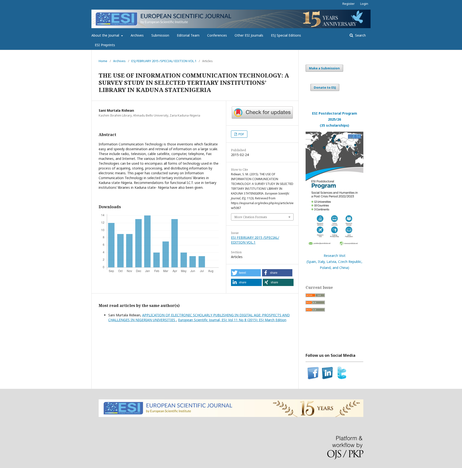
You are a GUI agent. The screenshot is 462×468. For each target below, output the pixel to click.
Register (348, 3)
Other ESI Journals (249, 35)
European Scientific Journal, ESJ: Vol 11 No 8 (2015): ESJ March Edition (232, 320)
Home (103, 61)
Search (360, 35)
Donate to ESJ (325, 87)
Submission (160, 35)
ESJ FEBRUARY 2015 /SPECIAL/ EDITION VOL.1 (163, 61)
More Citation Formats (250, 217)
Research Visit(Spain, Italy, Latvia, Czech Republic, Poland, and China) (334, 261)
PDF (241, 134)
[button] (246, 272)
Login (364, 3)
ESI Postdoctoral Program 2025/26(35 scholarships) (334, 119)
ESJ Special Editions (286, 35)
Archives (137, 35)
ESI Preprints (105, 45)
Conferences (217, 35)
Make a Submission (324, 68)
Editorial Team (188, 35)
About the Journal (105, 35)
